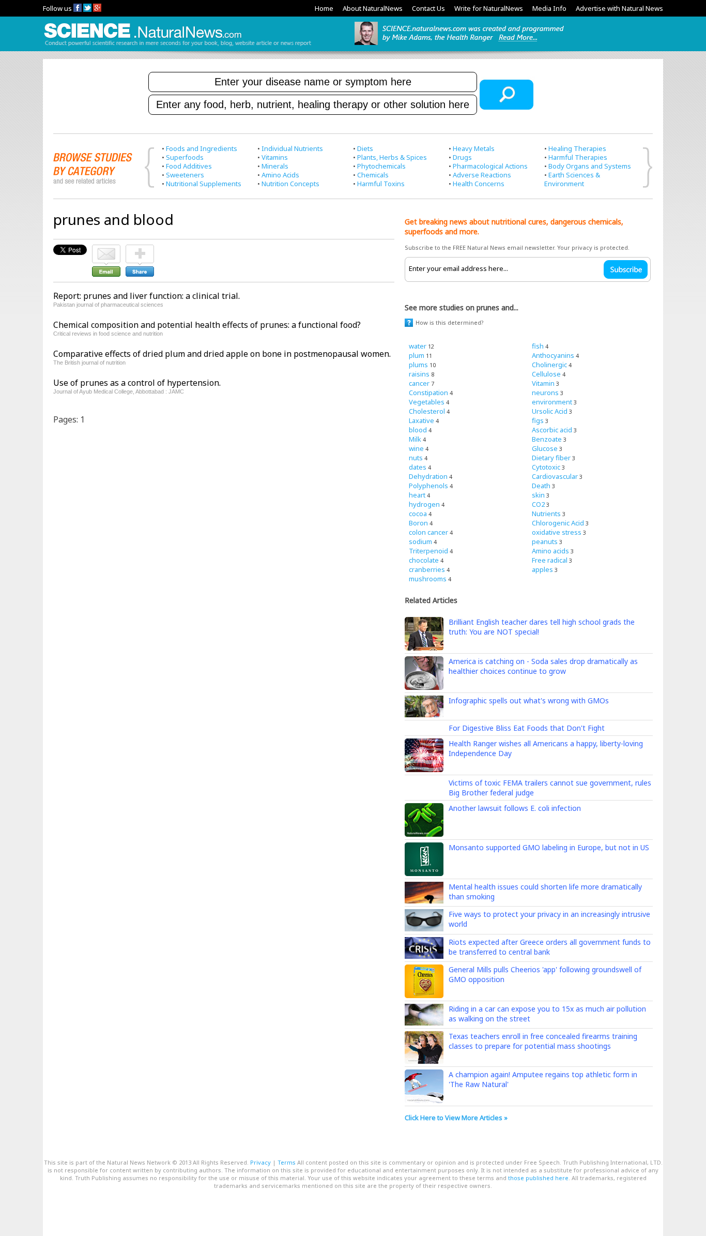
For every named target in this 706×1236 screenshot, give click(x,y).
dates (417, 467)
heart (417, 495)
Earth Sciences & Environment (572, 179)
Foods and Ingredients (201, 148)
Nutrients (546, 513)
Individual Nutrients (292, 148)
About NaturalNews (373, 8)
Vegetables (426, 401)
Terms (287, 1162)
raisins (419, 374)
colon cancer (428, 532)
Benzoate (547, 439)
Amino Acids (280, 174)
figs (538, 420)
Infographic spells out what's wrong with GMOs (529, 700)
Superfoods (185, 157)
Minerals (275, 166)
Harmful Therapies (577, 157)
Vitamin (543, 383)
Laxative (421, 420)
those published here (538, 1178)
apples (542, 569)
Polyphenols (428, 485)
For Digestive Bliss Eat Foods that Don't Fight (527, 728)
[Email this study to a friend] (106, 249)
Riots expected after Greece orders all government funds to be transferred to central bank (550, 947)
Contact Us (428, 8)
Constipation (428, 392)
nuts (416, 457)
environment (552, 401)
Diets (365, 148)
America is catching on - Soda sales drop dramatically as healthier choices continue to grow (543, 666)
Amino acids (550, 550)
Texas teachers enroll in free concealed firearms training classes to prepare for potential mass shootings (543, 1041)
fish (538, 346)
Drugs (462, 157)
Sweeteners (185, 174)
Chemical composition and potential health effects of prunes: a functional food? (207, 324)
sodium (420, 541)
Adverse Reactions (482, 174)
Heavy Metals (474, 148)
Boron (418, 522)
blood (418, 429)
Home (324, 8)
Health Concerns (478, 183)
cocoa (418, 513)
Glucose (545, 448)
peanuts (545, 541)
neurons (545, 392)
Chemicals (373, 174)
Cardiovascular (555, 476)
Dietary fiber (551, 457)
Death (541, 485)
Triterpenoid (428, 550)
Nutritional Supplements (203, 183)
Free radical (549, 560)
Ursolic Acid (549, 411)
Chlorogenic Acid (558, 522)
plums (418, 364)
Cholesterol (427, 411)
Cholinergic (549, 364)
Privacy (260, 1162)
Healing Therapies (577, 148)
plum (416, 355)
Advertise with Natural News (619, 8)
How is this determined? (450, 322)
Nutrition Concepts (290, 183)
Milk (415, 439)
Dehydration (428, 476)
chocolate (424, 560)
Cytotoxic (546, 467)
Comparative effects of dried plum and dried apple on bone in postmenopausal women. (222, 353)
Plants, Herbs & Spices (392, 157)
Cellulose (546, 374)
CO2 (538, 504)
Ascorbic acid (552, 429)
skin (538, 495)
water (417, 346)
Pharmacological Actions (490, 166)
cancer (419, 383)
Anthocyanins (553, 355)
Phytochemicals (381, 166)
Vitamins (275, 157)
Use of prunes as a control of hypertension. (137, 382)
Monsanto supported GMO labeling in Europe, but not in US (549, 847)
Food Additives (189, 166)
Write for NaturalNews (488, 8)
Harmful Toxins (381, 183)
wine (416, 448)
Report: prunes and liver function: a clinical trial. (146, 296)
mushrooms (428, 578)
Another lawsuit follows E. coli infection (515, 808)
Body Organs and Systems (589, 166)
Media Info (549, 8)
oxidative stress (556, 532)
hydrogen (424, 504)
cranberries (427, 569)
